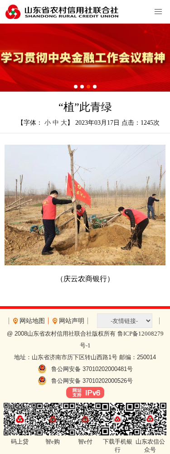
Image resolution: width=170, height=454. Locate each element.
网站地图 (32, 320)
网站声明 (71, 320)
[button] (76, 86)
